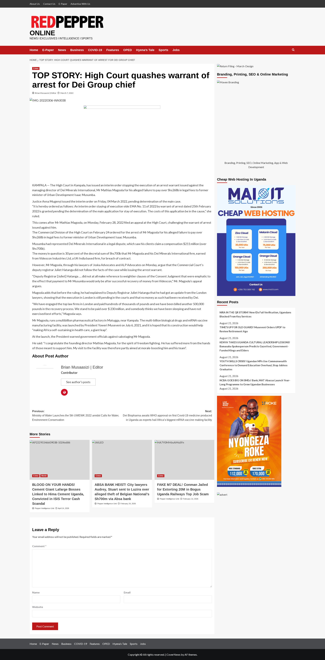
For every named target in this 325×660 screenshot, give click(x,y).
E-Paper (63, 3)
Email (127, 592)
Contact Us (49, 3)
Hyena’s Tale (145, 50)
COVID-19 (95, 50)
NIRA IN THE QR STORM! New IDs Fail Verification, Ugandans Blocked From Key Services (255, 314)
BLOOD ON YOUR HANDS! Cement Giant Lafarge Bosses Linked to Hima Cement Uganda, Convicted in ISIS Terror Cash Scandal (58, 494)
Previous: (75, 415)
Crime (35, 68)
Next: (167, 415)
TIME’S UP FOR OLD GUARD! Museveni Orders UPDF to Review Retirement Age (252, 329)
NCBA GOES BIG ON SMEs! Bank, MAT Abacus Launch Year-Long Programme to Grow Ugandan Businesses (255, 382)
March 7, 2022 (66, 93)
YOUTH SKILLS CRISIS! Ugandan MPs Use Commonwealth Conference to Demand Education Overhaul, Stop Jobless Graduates (253, 365)
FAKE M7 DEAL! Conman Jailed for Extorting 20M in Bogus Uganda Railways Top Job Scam (183, 489)
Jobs (176, 50)
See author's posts (78, 382)
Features (112, 50)
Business (77, 50)
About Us (35, 3)
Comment (39, 546)
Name (36, 592)
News (62, 50)
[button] (293, 50)
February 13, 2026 (190, 499)
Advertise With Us (80, 3)
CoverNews (173, 654)
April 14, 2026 (63, 508)
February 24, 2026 (128, 504)
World (44, 476)
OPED (127, 50)
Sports (163, 50)
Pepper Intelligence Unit (44, 508)
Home (34, 50)
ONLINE (42, 33)
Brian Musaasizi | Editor (45, 93)
